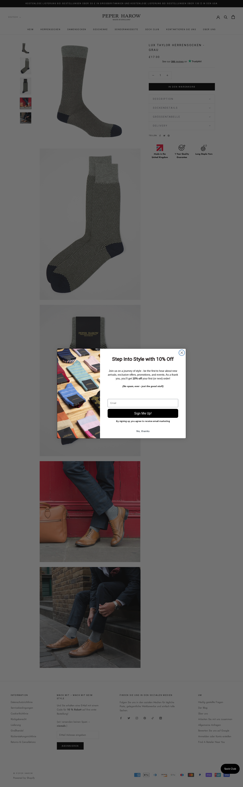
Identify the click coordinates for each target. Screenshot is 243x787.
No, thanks (143, 431)
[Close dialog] (182, 353)
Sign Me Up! (143, 413)
